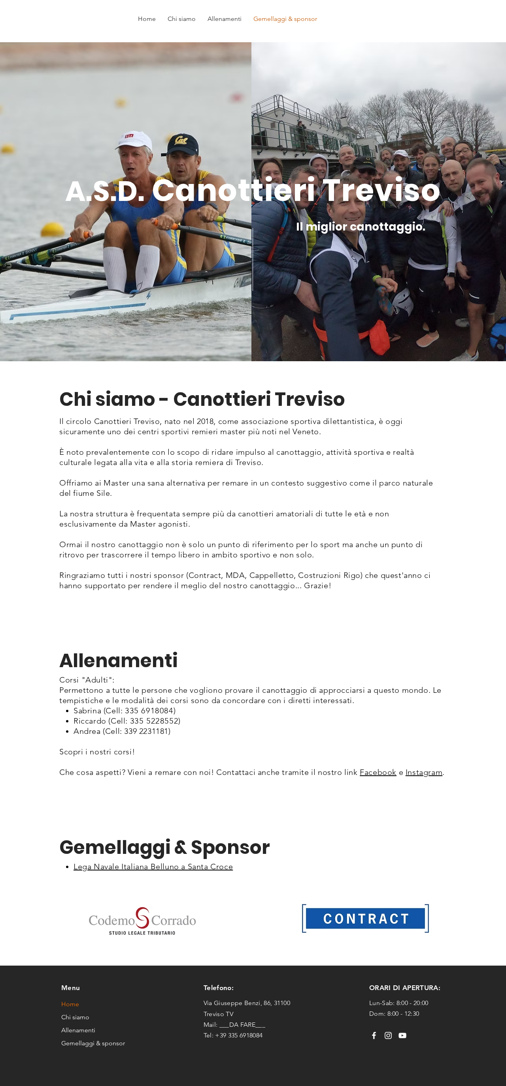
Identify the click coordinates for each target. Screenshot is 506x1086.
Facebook (378, 772)
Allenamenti (78, 1030)
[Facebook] (374, 1035)
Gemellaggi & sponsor (93, 1043)
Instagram (424, 772)
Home (70, 1004)
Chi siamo (75, 1017)
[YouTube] (402, 1035)
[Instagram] (388, 1035)
